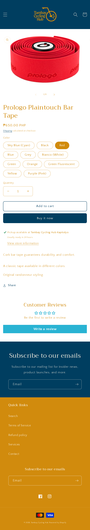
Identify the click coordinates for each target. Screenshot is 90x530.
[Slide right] (54, 94)
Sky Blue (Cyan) (19, 145)
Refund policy (17, 435)
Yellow (12, 173)
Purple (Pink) (37, 173)
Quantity (8, 182)
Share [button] (12, 285)
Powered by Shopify (57, 523)
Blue (11, 154)
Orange (32, 164)
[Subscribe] (76, 384)
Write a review (45, 329)
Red (62, 145)
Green (12, 164)
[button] (5, 14)
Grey (28, 154)
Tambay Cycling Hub (40, 523)
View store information (23, 243)
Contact (13, 454)
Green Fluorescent (61, 164)
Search (13, 416)
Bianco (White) (53, 154)
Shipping (7, 131)
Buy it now (45, 218)
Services (14, 444)
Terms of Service (19, 425)
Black (45, 145)
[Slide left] (35, 94)
